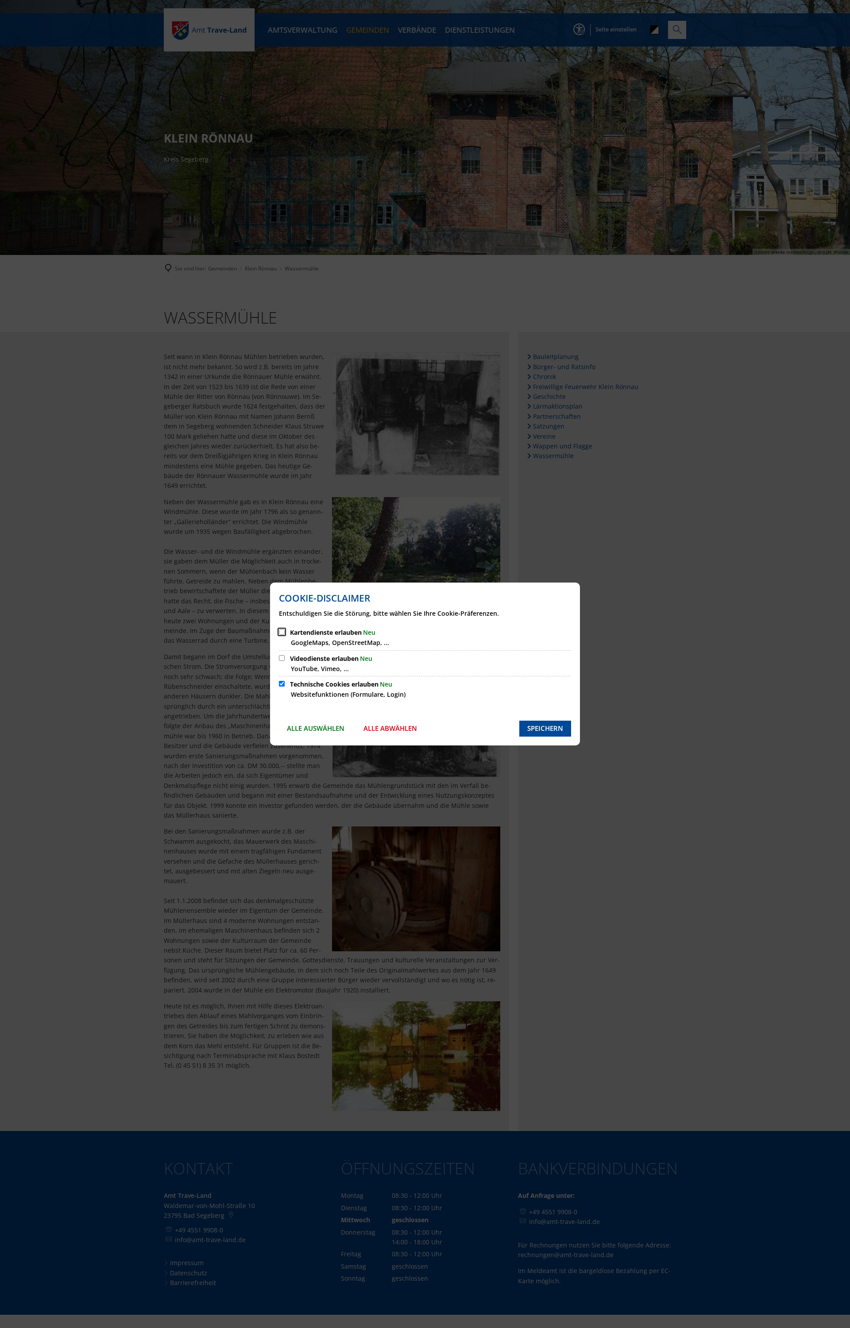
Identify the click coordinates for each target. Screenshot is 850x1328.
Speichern (545, 728)
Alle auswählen (315, 728)
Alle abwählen (390, 728)
